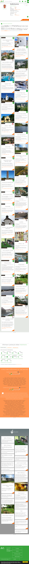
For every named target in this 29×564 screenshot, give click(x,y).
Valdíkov (20, 384)
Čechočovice (19, 377)
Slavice (24, 382)
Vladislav (23, 384)
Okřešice (24, 380)
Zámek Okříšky (7, 407)
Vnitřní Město (10, 385)
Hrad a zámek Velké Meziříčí (10, 414)
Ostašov (4, 381)
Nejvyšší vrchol (23, 396)
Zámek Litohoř (22, 413)
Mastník (23, 379)
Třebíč (15, 8)
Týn (13, 384)
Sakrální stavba (3, 316)
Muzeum (3, 275)
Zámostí (16, 385)
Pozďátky (24, 381)
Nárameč (8, 380)
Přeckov (5, 382)
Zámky (3, 144)
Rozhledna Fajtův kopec (19, 414)
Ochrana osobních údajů (5, 559)
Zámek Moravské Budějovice (20, 412)
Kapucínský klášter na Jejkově (20, 400)
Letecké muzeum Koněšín (19, 403)
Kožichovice (14, 4)
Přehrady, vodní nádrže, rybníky (5, 260)
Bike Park (27, 396)
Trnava (11, 384)
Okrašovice (20, 380)
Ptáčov (8, 382)
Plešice (10, 381)
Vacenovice (16, 384)
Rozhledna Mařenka (9, 410)
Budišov (15, 377)
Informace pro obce (17, 553)
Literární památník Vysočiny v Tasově (18, 409)
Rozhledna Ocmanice (22, 408)
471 (15, 13)
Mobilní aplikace (17, 556)
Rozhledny (3, 102)
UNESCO (3, 123)
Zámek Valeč (14, 404)
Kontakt (15, 559)
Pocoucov (13, 381)
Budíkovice (12, 377)
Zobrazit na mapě (5, 154)
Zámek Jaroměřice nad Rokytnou (9, 406)
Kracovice (14, 379)
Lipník (21, 379)
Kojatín (5, 379)
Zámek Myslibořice (21, 405)
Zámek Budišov (19, 404)
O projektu (17, 548)
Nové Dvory (12, 380)
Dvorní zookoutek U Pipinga (19, 406)
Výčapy (14, 385)
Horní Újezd (15, 378)
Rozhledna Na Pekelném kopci (10, 403)
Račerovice (11, 382)
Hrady (16, 68)
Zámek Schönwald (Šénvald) (14, 415)
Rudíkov (21, 382)
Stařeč (12, 383)
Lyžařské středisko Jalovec (8, 409)
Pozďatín (21, 381)
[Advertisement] (14, 338)
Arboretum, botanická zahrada (18, 305)
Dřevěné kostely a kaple (18, 153)
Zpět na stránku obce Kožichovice (24, 34)
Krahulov (18, 379)
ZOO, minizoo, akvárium (18, 196)
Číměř (23, 377)
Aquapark (3, 81)
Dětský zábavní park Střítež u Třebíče (9, 400)
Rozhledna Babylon (13, 412)
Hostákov (19, 378)
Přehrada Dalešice (13, 407)
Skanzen (26, 393)
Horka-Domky (11, 378)
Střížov (25, 383)
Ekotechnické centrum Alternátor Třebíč (16, 402)
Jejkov (22, 378)
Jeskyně (16, 396)
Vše (2, 393)
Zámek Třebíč (7, 402)
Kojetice (8, 379)
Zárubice (20, 385)
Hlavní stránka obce (26, 19)
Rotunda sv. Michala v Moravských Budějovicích (11, 413)
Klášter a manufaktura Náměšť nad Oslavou (10, 411)
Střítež (22, 383)
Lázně (19, 396)
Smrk (7, 383)
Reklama (17, 551)
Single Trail (7, 398)
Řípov (18, 382)
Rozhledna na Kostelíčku (14, 401)
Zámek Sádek (9, 404)
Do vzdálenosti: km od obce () (11, 387)
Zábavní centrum (3, 37)
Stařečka (14, 383)
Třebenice (5, 384)
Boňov (6, 377)
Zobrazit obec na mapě (5, 30)
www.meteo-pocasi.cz (19, 364)
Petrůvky (7, 381)
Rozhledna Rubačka (20, 407)
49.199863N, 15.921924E (17, 9)
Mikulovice (4, 380)
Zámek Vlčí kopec (6, 412)
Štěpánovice (19, 383)
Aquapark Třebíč (7, 401)
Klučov (25, 378)
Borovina (8, 377)
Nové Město (16, 380)
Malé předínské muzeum (22, 411)
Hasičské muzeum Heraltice (13, 408)
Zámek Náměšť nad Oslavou (17, 410)
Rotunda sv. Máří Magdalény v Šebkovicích (11, 405)
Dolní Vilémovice (5, 378)
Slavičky (4, 383)
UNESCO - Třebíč (21, 401)
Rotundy (17, 46)
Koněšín (11, 379)
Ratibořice (15, 382)
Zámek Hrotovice (6, 408)
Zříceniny (17, 111)
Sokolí (9, 383)
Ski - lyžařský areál (3, 295)
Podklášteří (17, 381)
